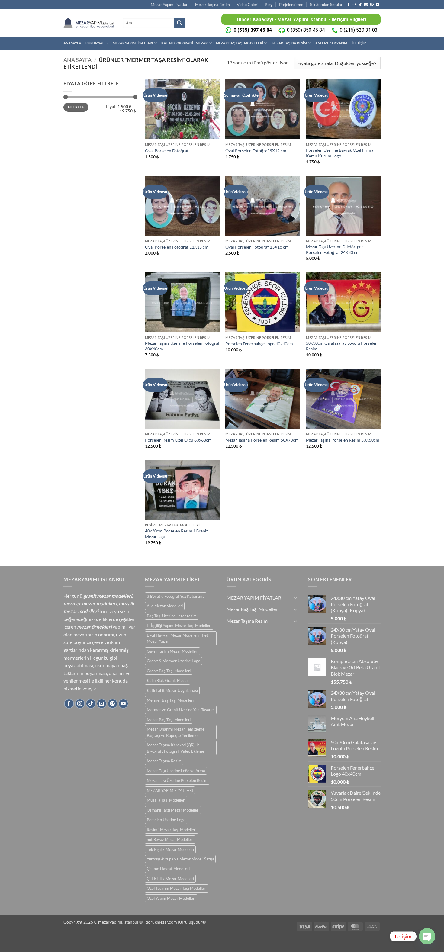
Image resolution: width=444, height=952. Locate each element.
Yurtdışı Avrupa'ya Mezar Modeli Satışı (180, 859)
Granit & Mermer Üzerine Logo (173, 660)
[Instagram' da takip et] (354, 5)
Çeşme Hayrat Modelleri (168, 868)
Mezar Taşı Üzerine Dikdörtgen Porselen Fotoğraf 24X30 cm (335, 249)
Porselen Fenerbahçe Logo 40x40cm (259, 343)
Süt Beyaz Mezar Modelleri (170, 839)
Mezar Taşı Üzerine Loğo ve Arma (176, 770)
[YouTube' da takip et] (377, 5)
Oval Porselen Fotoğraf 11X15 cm (176, 246)
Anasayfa (72, 43)
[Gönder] (179, 23)
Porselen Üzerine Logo (166, 819)
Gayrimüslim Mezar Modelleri (172, 651)
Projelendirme (291, 4)
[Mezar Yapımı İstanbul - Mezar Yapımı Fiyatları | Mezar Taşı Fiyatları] (88, 23)
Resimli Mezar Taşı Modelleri (171, 829)
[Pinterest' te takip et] (372, 5)
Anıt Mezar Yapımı (331, 43)
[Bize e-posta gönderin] (366, 5)
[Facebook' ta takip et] (348, 5)
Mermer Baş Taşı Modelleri (170, 700)
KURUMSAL (95, 43)
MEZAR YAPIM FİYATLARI (133, 43)
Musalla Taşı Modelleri (166, 800)
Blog (268, 4)
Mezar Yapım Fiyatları (169, 4)
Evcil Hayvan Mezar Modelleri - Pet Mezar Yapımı (177, 638)
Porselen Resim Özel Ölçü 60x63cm (178, 439)
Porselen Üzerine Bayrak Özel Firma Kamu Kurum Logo (339, 152)
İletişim (359, 43)
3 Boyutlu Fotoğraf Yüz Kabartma (175, 596)
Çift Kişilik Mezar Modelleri (170, 878)
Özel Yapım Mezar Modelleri (171, 898)
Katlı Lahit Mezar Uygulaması (172, 690)
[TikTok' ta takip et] (360, 5)
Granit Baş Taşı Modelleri (169, 670)
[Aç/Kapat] (295, 597)
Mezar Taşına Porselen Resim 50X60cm (342, 439)
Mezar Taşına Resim (212, 4)
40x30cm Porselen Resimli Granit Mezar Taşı (176, 533)
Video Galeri (247, 4)
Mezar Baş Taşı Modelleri (239, 43)
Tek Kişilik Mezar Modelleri (170, 849)
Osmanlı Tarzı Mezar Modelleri (173, 810)
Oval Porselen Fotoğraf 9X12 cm (255, 150)
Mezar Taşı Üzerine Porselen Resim (177, 780)
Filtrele (76, 107)
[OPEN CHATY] (427, 936)
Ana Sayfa (77, 59)
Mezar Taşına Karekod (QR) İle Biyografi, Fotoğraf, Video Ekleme (175, 747)
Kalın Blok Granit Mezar (184, 43)
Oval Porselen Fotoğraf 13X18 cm (257, 246)
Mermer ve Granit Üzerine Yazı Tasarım (181, 709)
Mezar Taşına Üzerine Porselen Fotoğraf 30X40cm (182, 345)
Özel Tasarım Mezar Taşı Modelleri (176, 888)
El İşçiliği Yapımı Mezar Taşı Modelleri (179, 625)
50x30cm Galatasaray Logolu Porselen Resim (342, 345)
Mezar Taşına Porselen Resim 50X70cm (262, 439)
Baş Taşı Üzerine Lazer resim (172, 615)
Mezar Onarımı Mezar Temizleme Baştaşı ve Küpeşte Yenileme (175, 732)
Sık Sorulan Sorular (326, 4)
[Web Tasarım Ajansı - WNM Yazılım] (222, 945)
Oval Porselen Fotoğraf (166, 150)
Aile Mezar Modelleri (165, 605)
